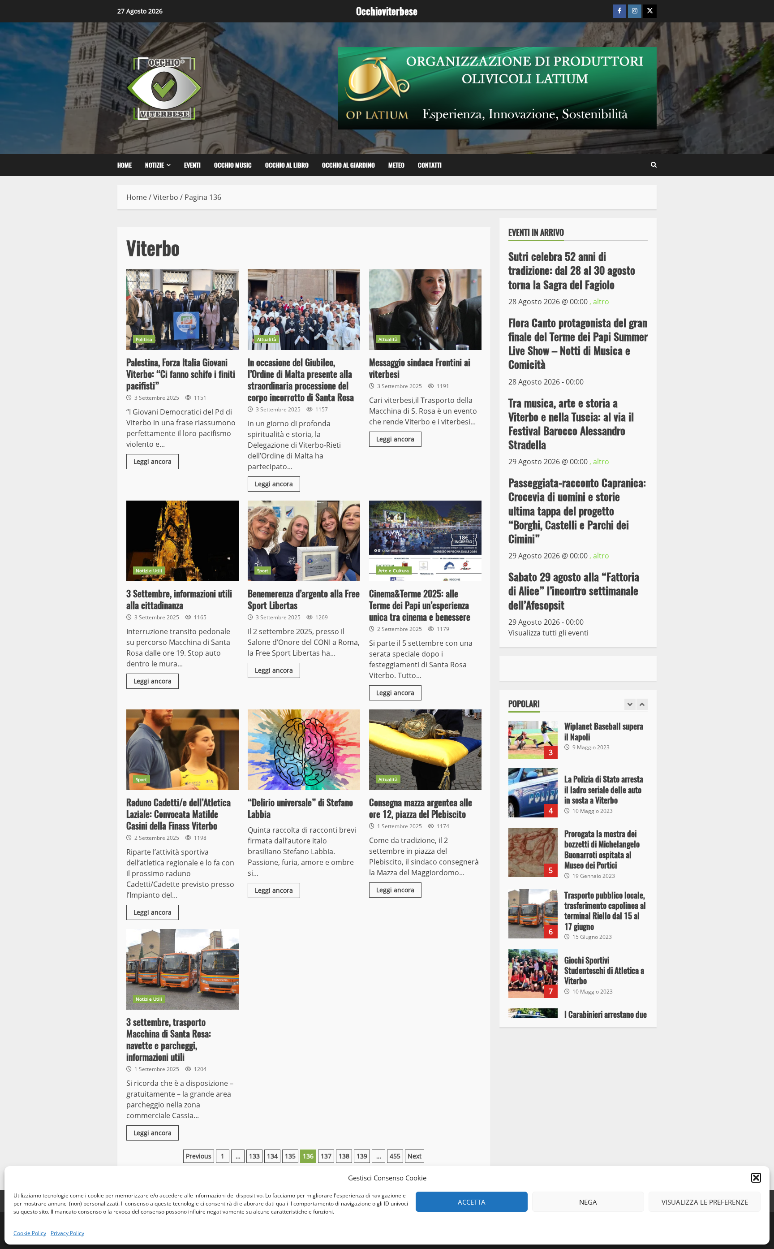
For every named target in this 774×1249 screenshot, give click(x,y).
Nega (588, 1201)
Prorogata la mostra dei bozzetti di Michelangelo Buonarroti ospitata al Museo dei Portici (533, 852)
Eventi (192, 165)
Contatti (430, 165)
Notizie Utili (149, 570)
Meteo (396, 165)
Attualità (266, 339)
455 (395, 1156)
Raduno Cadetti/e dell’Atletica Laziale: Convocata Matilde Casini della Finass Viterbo (182, 749)
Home (124, 165)
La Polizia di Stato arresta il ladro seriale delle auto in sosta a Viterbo (533, 792)
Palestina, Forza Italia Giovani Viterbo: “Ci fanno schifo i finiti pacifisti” (182, 309)
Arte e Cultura (393, 570)
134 (272, 1156)
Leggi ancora (152, 461)
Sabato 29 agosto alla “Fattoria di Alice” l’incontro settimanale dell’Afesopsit (573, 591)
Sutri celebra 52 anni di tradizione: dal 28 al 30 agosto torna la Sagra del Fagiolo (571, 270)
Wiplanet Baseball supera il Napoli (533, 734)
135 (290, 1156)
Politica (144, 339)
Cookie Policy (29, 1233)
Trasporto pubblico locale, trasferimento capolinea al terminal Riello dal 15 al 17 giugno (533, 913)
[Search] (654, 164)
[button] (756, 1177)
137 (326, 1156)
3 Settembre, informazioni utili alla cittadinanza (182, 541)
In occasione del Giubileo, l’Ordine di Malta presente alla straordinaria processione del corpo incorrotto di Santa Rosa (304, 309)
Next (414, 1156)
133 (254, 1156)
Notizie (154, 165)
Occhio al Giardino (348, 165)
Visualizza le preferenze (705, 1201)
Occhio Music (233, 165)
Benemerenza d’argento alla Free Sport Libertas (304, 541)
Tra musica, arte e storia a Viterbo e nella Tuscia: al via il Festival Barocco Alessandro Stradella (571, 424)
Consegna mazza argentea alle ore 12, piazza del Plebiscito (425, 749)
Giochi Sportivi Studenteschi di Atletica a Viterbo (533, 973)
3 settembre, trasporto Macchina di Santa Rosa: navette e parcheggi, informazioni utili (182, 969)
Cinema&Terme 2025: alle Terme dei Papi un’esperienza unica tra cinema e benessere (425, 541)
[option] (578, 739)
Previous (198, 1156)
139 (362, 1156)
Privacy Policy (67, 1233)
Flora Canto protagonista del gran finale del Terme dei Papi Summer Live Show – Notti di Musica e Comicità (578, 343)
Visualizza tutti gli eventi (548, 633)
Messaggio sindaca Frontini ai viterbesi (425, 309)
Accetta (472, 1201)
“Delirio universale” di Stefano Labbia (304, 749)
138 (344, 1156)
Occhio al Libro (287, 165)
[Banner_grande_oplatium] (497, 87)
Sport (263, 570)
